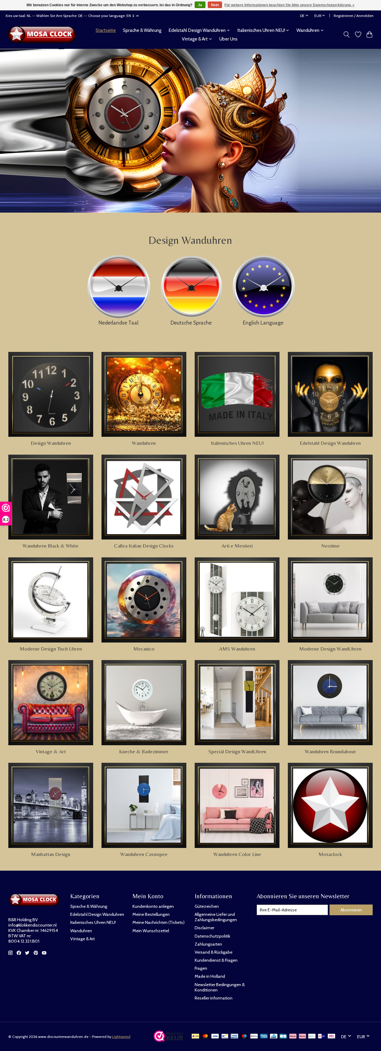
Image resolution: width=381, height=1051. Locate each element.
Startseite (106, 30)
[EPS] (331, 1036)
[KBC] (273, 1036)
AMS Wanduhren (237, 649)
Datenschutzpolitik (212, 936)
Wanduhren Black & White (51, 546)
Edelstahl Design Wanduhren (330, 443)
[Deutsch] (191, 284)
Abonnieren (351, 910)
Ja (200, 5)
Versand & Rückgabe (213, 952)
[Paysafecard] (312, 1036)
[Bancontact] (225, 1036)
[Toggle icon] (346, 34)
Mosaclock (330, 854)
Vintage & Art (51, 751)
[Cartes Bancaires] (283, 1036)
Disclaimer (204, 927)
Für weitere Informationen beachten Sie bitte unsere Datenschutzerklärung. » (289, 5)
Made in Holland (210, 976)
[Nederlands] (118, 284)
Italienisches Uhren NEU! (237, 443)
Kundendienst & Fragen (216, 960)
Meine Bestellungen (151, 914)
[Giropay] (321, 1036)
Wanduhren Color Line (237, 854)
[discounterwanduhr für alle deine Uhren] (43, 34)
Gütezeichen (207, 906)
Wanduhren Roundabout (330, 751)
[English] (263, 285)
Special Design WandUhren (237, 751)
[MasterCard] (205, 1036)
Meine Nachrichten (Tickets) (158, 922)
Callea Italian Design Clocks (144, 546)
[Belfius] (254, 1036)
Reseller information (213, 998)
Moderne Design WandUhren (330, 649)
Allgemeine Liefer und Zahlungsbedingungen (216, 917)
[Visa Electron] (234, 1036)
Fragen (201, 968)
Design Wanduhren (51, 443)
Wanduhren (144, 443)
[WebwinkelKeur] (168, 1040)
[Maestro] (244, 1036)
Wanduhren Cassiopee (144, 854)
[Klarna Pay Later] (292, 1036)
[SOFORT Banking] (302, 1036)
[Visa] (215, 1036)
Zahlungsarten (208, 944)
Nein (215, 5)
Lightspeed (121, 1036)
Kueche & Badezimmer (143, 751)
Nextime (330, 546)
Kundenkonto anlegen (153, 906)
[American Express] (264, 1036)
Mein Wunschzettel (150, 930)
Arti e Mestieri (237, 546)
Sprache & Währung (142, 30)
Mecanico (143, 649)
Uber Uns (228, 39)
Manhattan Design (50, 854)
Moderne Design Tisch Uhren (51, 649)
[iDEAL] (195, 1036)
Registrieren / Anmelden (354, 15)
